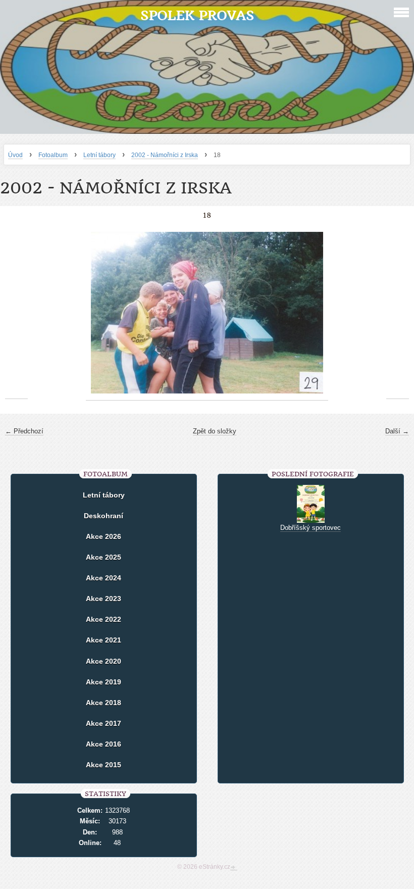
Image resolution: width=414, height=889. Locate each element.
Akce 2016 (103, 744)
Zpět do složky (214, 431)
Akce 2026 (103, 536)
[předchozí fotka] (16, 313)
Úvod (15, 155)
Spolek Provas (197, 15)
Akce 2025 (103, 557)
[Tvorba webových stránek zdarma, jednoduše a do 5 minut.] (233, 867)
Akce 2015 (103, 765)
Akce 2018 (103, 703)
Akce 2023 (103, 599)
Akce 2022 (103, 619)
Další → (397, 431)
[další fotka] (397, 313)
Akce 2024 (103, 578)
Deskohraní (103, 516)
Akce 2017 (103, 723)
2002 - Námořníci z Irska (164, 155)
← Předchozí (24, 431)
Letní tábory (99, 155)
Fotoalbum (53, 155)
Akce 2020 (103, 661)
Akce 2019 (103, 682)
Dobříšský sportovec (310, 527)
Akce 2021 (103, 640)
